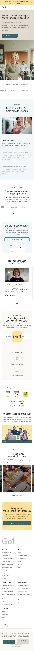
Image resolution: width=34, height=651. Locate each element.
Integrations (5, 573)
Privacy (4, 624)
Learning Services (6, 570)
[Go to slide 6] (20, 495)
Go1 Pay (4, 578)
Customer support (23, 585)
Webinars (20, 567)
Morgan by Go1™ (6, 552)
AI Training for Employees (8, 602)
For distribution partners (24, 594)
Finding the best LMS (7, 604)
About (3, 611)
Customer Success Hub (8, 585)
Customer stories (22, 555)
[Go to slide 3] (16, 495)
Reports (20, 561)
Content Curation (6, 561)
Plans (19, 600)
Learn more (17, 214)
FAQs (19, 603)
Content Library (6, 555)
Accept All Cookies (9, 642)
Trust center (21, 597)
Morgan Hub (5, 588)
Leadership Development (8, 594)
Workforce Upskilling (7, 591)
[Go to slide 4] (17, 495)
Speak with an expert (9, 36)
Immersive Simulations (8, 558)
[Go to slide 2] (17, 303)
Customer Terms (6, 627)
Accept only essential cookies (22, 641)
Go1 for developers (23, 588)
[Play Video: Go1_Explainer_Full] (17, 433)
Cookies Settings (16, 646)
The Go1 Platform (6, 576)
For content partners (23, 591)
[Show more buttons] (30, 441)
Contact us (5, 614)
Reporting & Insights (7, 564)
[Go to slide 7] (21, 495)
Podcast (20, 570)
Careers (4, 617)
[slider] (17, 441)
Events (20, 564)
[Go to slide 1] (12, 495)
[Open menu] (30, 7)
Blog (19, 552)
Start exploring (17, 239)
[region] (16, 640)
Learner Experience (7, 567)
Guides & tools (22, 558)
